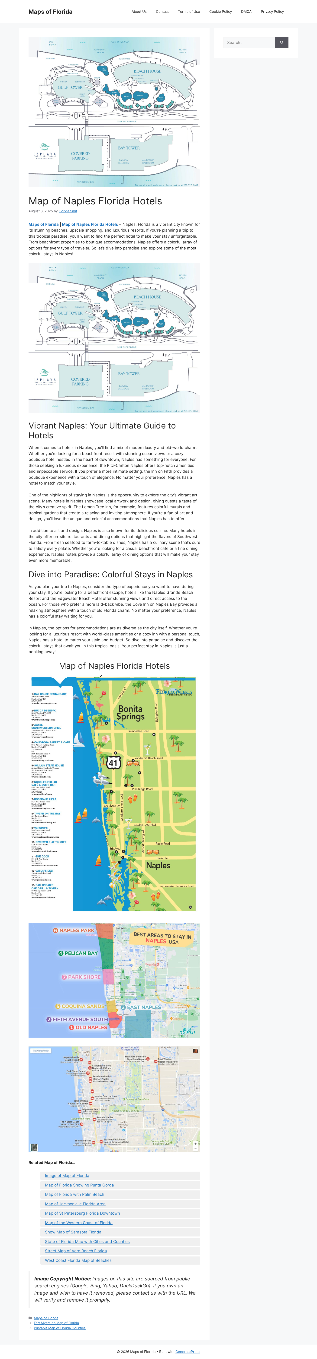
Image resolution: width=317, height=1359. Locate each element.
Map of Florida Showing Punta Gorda (79, 1185)
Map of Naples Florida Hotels (90, 224)
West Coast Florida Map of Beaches (78, 1260)
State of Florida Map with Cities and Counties (87, 1241)
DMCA (246, 11)
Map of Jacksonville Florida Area (75, 1204)
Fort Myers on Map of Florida (56, 1323)
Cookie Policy (220, 11)
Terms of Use (189, 11)
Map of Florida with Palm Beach (74, 1194)
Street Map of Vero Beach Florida (76, 1251)
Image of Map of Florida (67, 1175)
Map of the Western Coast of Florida (79, 1222)
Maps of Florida (51, 11)
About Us (139, 11)
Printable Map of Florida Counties (60, 1328)
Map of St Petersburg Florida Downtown (82, 1213)
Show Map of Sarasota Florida (73, 1232)
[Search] (281, 42)
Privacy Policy (272, 11)
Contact (162, 11)
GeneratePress (187, 1351)
